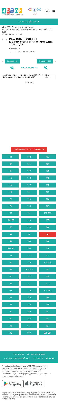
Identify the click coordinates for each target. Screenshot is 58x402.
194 (47, 318)
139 (29, 227)
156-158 (47, 262)
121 (29, 192)
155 (29, 262)
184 (29, 297)
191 (47, 311)
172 (47, 283)
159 (10, 269)
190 (29, 311)
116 (10, 185)
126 (47, 199)
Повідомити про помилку (29, 149)
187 (29, 304)
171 (29, 283)
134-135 (10, 220)
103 (47, 156)
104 (10, 163)
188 (47, 304)
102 (29, 156)
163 (47, 269)
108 (29, 170)
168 (47, 276)
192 (10, 318)
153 (47, 255)
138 (10, 227)
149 (29, 248)
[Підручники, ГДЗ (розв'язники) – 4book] (3, 27)
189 (10, 311)
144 (10, 241)
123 (47, 192)
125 (29, 199)
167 (29, 276)
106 (47, 163)
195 (10, 325)
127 (10, 206)
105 (29, 163)
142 (29, 234)
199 (29, 332)
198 (10, 332)
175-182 (47, 290)
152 (29, 255)
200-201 (47, 332)
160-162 (29, 269)
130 (10, 213)
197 (47, 325)
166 (10, 276)
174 (29, 290)
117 (29, 185)
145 (29, 241)
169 (10, 283)
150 (47, 248)
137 (47, 220)
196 (29, 325)
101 (10, 156)
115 (47, 177)
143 (47, 234)
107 (10, 170)
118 (47, 185)
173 (10, 290)
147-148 (10, 248)
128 (29, 206)
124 (10, 199)
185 (47, 297)
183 (10, 297)
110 (10, 177)
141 (10, 234)
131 (29, 213)
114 (29, 177)
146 (47, 241)
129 (47, 206)
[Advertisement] (29, 113)
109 (47, 170)
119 (10, 192)
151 (10, 255)
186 (10, 304)
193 (29, 318)
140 (47, 227)
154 (10, 262)
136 (29, 220)
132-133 (47, 213)
